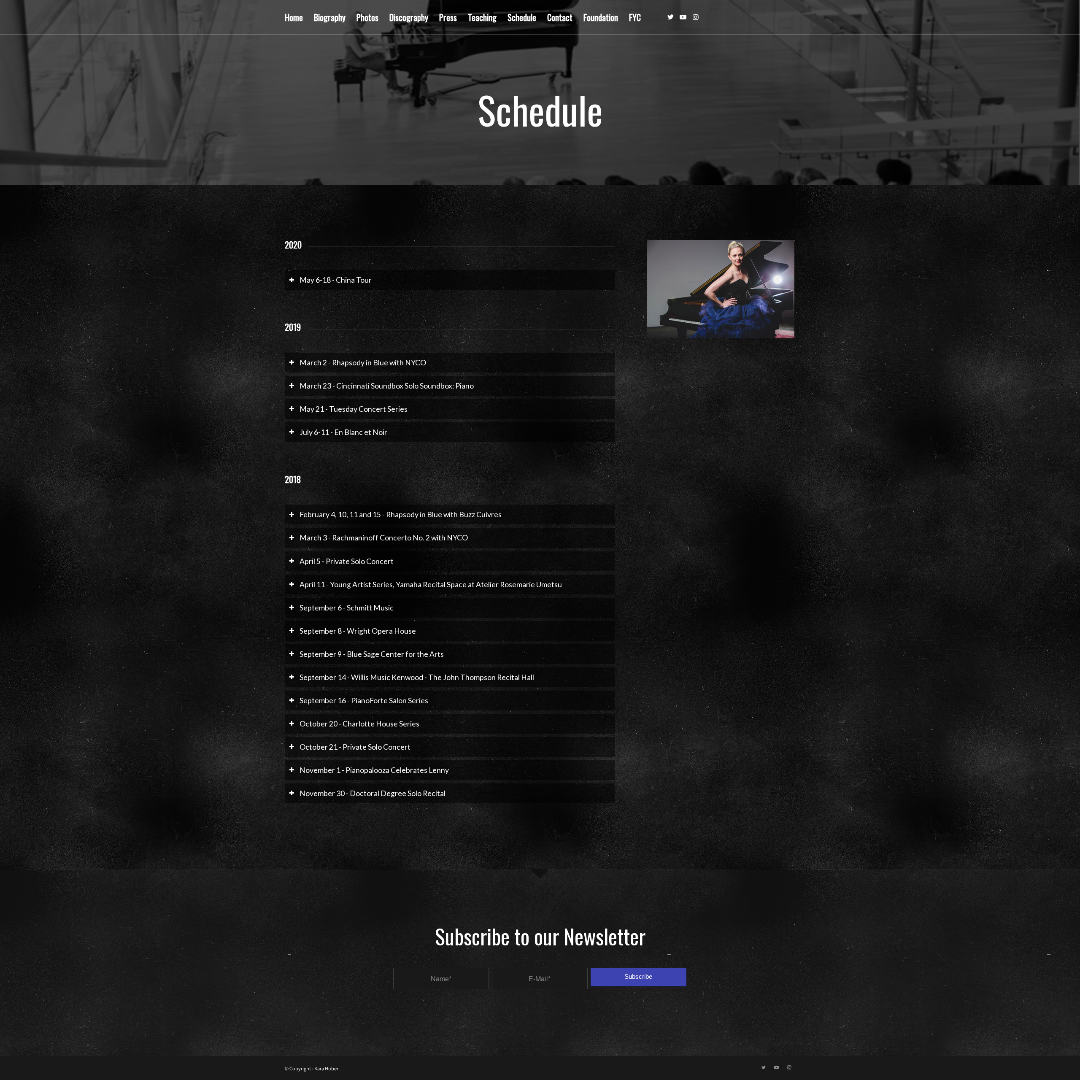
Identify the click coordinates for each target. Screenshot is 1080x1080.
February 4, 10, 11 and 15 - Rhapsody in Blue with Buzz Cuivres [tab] (401, 514)
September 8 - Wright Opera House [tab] (358, 630)
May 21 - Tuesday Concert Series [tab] (354, 409)
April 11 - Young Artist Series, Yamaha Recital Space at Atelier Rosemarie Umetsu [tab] (431, 584)
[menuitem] (293, 17)
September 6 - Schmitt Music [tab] (347, 607)
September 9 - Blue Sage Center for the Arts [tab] (372, 654)
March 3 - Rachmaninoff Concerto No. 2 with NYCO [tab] (384, 537)
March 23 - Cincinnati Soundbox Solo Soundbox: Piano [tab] (387, 385)
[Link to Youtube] (683, 17)
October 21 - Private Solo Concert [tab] (355, 746)
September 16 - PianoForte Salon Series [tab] (364, 700)
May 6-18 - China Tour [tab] (336, 279)
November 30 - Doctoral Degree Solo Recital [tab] (373, 793)
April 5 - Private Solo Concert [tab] (347, 561)
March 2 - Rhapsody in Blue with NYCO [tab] (363, 362)
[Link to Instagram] (695, 17)
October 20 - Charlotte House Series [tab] (359, 723)
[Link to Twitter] (670, 17)
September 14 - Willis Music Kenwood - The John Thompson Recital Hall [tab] (417, 677)
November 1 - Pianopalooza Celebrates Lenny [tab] (374, 770)
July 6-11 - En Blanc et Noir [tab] (343, 432)
